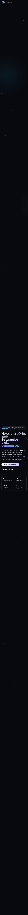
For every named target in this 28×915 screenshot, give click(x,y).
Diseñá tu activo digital (9, 464)
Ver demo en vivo (8, 469)
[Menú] (25, 2)
